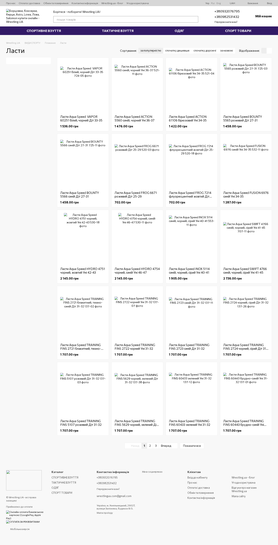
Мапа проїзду (105, 512)
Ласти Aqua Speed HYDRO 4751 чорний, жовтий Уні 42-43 (82, 270)
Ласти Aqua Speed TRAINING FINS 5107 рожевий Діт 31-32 (81, 422)
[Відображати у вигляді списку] (269, 51)
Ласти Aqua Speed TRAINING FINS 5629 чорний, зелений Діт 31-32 (136, 424)
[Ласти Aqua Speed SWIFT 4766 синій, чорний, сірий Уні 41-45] (246, 238)
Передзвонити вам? (226, 21)
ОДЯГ (179, 31)
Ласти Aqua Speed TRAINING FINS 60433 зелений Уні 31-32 (189, 422)
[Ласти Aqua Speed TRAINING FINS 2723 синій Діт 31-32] (191, 314)
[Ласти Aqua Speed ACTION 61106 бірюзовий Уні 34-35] (191, 86)
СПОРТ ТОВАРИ (238, 31)
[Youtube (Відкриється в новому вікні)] (179, 3)
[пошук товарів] (195, 19)
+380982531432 (227, 17)
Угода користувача (137, 3)
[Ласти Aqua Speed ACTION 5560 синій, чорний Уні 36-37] (137, 86)
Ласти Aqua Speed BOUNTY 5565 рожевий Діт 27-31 (242, 118)
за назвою (226, 50)
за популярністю (150, 50)
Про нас (10, 3)
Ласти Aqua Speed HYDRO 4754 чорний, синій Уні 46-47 (137, 270)
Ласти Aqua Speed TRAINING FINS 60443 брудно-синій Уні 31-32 (243, 424)
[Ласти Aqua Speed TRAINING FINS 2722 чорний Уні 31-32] (137, 314)
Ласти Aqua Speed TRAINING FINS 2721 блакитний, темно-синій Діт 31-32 (80, 348)
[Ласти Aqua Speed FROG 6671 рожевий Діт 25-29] (137, 162)
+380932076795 (227, 11)
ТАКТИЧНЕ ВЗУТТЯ (118, 31)
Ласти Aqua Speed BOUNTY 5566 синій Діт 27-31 (79, 194)
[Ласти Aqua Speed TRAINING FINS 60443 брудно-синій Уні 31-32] (246, 390)
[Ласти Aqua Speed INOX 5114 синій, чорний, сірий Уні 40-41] (191, 238)
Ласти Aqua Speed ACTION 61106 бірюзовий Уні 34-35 (188, 118)
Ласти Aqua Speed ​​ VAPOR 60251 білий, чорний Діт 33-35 (81, 118)
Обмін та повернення (55, 3)
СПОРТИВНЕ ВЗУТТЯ (44, 31)
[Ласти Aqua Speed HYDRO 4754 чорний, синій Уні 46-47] (137, 238)
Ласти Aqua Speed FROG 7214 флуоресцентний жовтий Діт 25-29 (190, 196)
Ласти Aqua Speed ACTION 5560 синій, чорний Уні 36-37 (134, 118)
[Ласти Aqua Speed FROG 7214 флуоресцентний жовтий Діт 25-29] (191, 162)
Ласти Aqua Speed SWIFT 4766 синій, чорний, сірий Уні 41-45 (245, 270)
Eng (219, 3)
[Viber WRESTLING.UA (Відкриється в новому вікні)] (198, 3)
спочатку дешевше (177, 50)
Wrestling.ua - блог (112, 3)
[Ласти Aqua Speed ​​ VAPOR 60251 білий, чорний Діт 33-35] (83, 86)
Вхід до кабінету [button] (197, 477)
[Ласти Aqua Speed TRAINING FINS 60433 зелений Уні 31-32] (191, 390)
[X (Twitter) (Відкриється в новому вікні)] (174, 3)
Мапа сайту (239, 496)
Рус (213, 3)
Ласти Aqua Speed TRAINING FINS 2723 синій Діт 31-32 (189, 346)
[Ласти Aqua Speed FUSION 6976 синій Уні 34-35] (246, 162)
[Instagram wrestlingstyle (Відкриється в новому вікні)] (169, 3)
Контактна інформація (85, 3)
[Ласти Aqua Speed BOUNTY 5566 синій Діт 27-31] (83, 162)
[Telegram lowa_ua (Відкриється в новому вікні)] (189, 3)
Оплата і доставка (29, 3)
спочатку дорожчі (205, 50)
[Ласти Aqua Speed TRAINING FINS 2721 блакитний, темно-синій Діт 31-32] (83, 314)
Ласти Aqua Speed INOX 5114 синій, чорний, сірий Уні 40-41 (189, 270)
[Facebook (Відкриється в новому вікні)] (194, 3)
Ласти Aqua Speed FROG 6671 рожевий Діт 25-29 (136, 194)
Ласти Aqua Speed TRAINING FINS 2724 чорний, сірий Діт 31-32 (245, 348)
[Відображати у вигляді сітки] (264, 51)
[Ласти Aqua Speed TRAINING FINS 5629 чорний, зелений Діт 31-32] (137, 390)
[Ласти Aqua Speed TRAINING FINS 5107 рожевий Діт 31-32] (83, 390)
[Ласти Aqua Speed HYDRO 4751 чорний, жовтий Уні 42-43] (83, 238)
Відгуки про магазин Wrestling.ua (244, 489)
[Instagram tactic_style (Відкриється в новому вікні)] (184, 3)
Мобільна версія (20, 529)
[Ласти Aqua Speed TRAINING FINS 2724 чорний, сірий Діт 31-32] (246, 314)
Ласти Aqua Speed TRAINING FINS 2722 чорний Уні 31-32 (135, 346)
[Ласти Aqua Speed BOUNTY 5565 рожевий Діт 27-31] (246, 86)
